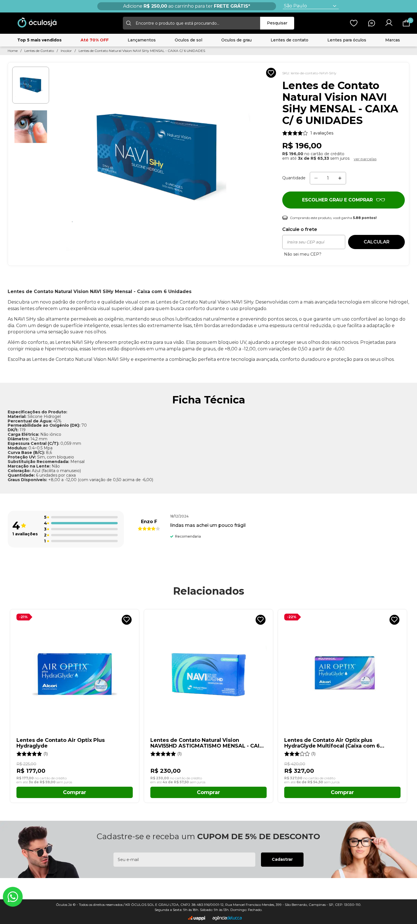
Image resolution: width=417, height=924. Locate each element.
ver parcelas (365, 159)
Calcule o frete (299, 229)
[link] (307, 133)
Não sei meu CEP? (302, 254)
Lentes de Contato (39, 50)
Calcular (376, 242)
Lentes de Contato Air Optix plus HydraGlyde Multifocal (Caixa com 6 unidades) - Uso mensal (332, 743)
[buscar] (128, 23)
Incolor (66, 50)
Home (13, 50)
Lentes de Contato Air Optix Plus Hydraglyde (60, 743)
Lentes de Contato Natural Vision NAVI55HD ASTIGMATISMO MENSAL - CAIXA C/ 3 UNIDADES (208, 743)
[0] (406, 23)
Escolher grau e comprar (337, 200)
